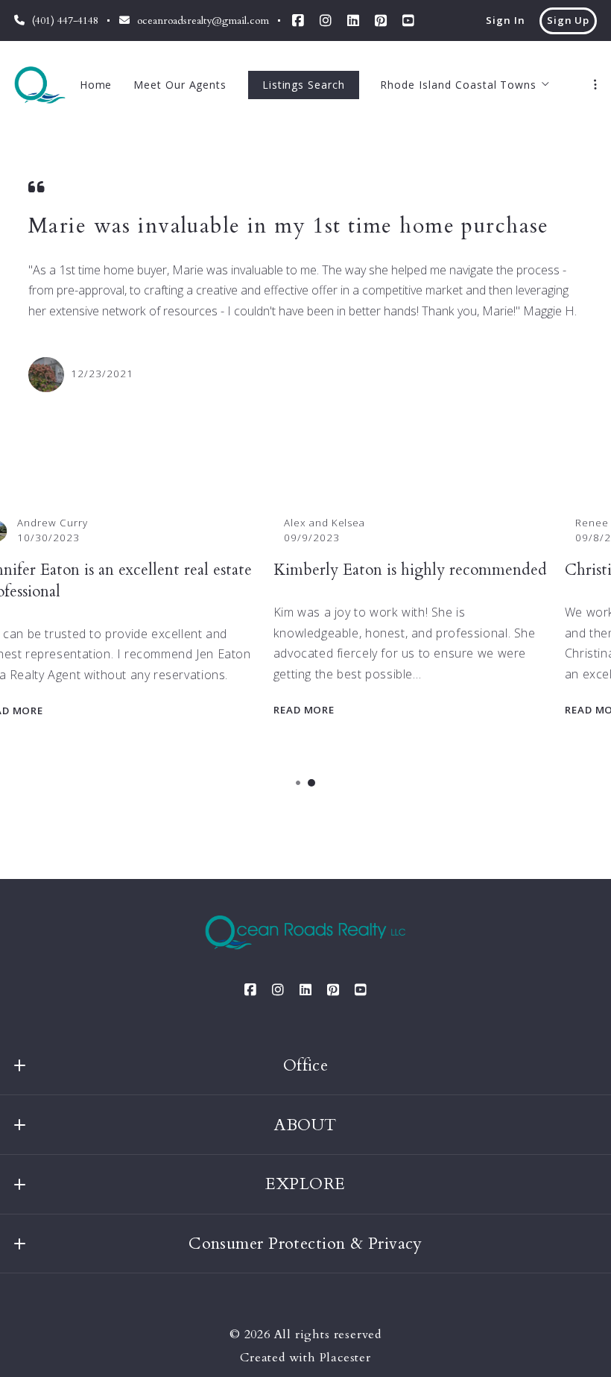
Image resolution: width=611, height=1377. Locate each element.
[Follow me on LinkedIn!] (353, 21)
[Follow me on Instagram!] (325, 21)
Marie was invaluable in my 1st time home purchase (288, 226)
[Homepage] (40, 85)
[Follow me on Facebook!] (298, 21)
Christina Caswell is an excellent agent (183, 570)
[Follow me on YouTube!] (408, 21)
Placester (345, 1357)
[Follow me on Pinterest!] (380, 21)
